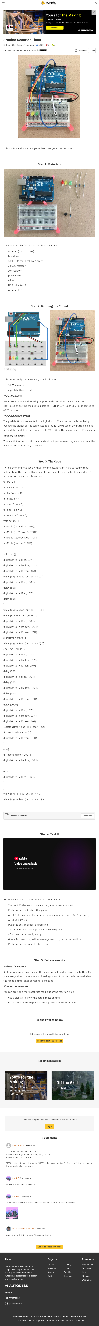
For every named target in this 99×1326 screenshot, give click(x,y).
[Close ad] (94, 12)
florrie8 (15, 1178)
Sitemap (86, 1276)
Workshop (52, 1268)
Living (67, 1268)
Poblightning (18, 1145)
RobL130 (10, 45)
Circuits (20, 45)
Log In (50, 1126)
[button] (3, 3)
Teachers (68, 1276)
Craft (49, 1276)
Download (87, 815)
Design (50, 1272)
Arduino (30, 45)
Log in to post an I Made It (49, 1040)
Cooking (67, 1264)
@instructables (15, 1297)
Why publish (87, 1264)
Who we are (87, 1280)
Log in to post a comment (49, 1246)
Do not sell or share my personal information (37, 1320)
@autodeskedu (15, 1303)
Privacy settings (78, 1316)
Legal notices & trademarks (72, 1320)
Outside (67, 1272)
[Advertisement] (49, 22)
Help (84, 1272)
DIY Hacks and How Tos (23, 1229)
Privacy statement (60, 1316)
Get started (87, 1268)
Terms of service (42, 1316)
